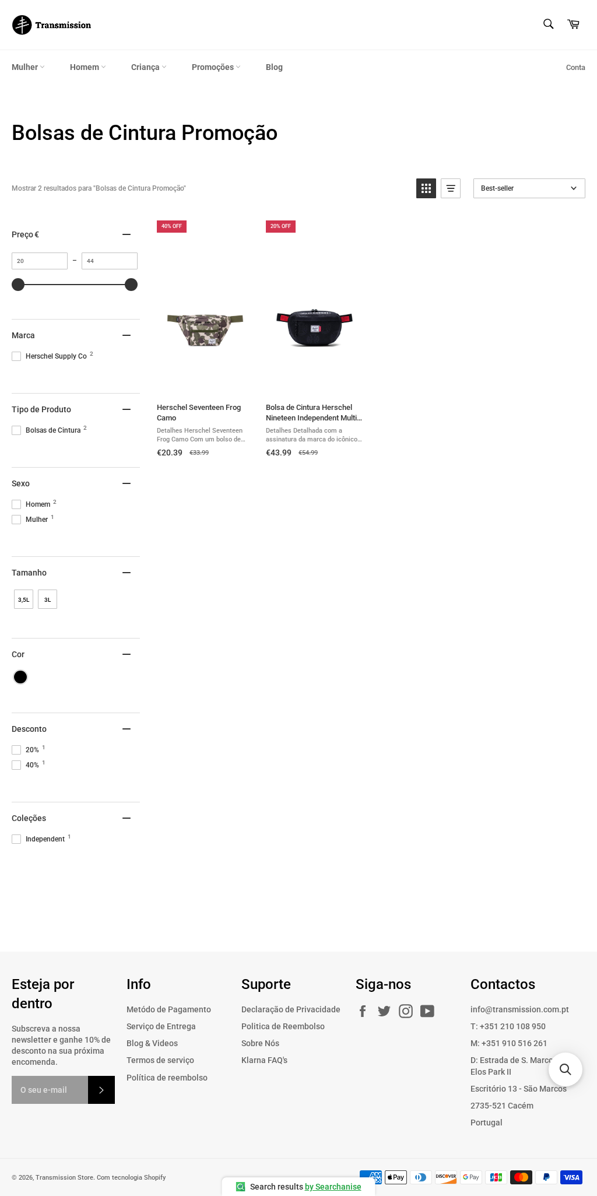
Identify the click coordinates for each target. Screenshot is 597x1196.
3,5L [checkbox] (23, 600)
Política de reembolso (167, 1077)
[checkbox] (20, 677)
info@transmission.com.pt (519, 1009)
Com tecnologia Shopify (131, 1177)
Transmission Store (64, 1177)
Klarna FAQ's (264, 1060)
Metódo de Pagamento (169, 1009)
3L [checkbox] (47, 600)
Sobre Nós (260, 1043)
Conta (575, 67)
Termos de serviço (160, 1060)
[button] (426, 188)
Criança (146, 67)
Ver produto (205, 381)
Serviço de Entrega (161, 1026)
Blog (274, 67)
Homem (85, 67)
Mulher (26, 67)
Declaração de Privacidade (290, 1009)
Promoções (214, 67)
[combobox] (548, 25)
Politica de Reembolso (283, 1026)
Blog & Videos (152, 1043)
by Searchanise (333, 1186)
